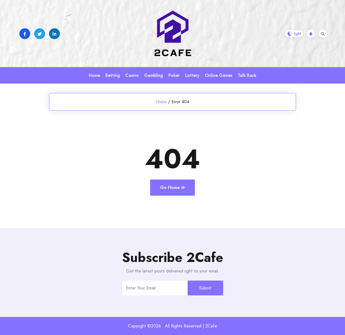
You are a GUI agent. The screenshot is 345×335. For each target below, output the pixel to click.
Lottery (192, 75)
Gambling (153, 75)
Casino (132, 75)
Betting (112, 75)
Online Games (218, 75)
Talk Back (247, 75)
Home (94, 75)
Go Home (170, 187)
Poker (174, 75)
